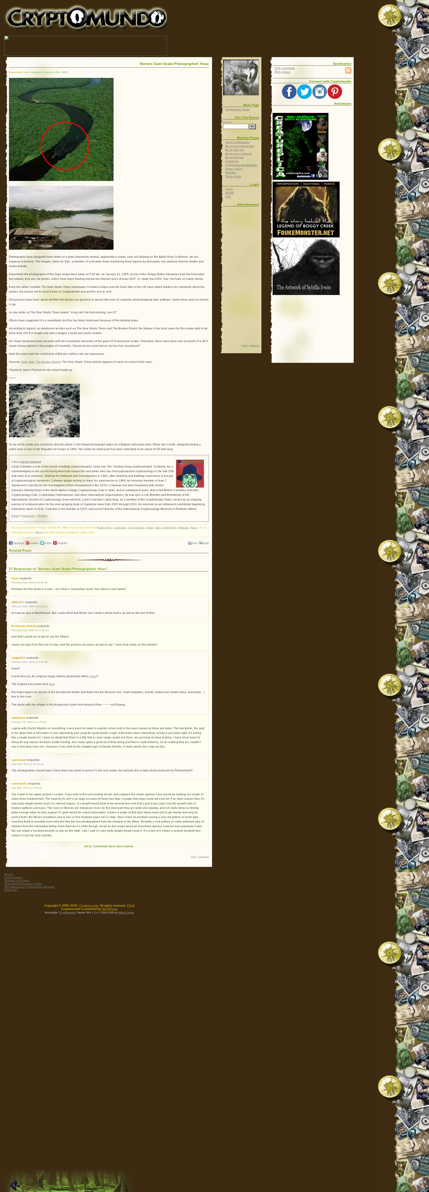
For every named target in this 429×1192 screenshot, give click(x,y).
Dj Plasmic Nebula (23, 626)
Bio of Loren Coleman (238, 153)
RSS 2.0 (39, 532)
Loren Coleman (30, 461)
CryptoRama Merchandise (241, 165)
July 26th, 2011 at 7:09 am (26, 788)
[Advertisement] (249, 46)
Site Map (230, 172)
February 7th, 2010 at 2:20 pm (28, 722)
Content (203, 857)
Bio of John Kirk (234, 150)
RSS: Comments (285, 68)
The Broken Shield (48, 361)
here (93, 676)
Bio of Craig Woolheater (239, 146)
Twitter (42, 515)
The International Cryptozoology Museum (29, 887)
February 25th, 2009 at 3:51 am (29, 662)
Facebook (28, 515)
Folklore (150, 528)
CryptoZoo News (136, 528)
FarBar (415, 899)
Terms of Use (233, 176)
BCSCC (9, 874)
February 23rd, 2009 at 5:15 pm (29, 606)
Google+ (34, 543)
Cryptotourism (120, 528)
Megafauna (183, 528)
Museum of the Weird (17, 880)
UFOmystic (10, 890)
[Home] (241, 77)
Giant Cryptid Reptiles (166, 528)
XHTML (229, 192)
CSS (228, 196)
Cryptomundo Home (237, 109)
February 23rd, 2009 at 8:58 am (29, 582)
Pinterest (62, 543)
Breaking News (104, 528)
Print (194, 543)
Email (15, 515)
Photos (193, 528)
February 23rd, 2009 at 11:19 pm (30, 630)
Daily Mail (28, 361)
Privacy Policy (233, 168)
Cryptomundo (44, 6)
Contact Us (232, 161)
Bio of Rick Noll (234, 157)
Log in (229, 189)
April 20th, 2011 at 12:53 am (27, 764)
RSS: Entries (282, 72)
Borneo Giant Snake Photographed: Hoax (174, 64)
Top (194, 857)
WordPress (110, 909)
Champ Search (13, 877)
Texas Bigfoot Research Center (23, 883)
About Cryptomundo (237, 142)
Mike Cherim (126, 912)
